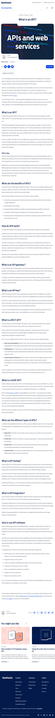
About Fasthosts (18, 682)
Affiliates (30, 688)
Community (32, 678)
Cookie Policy (39, 708)
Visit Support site (45, 682)
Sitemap (27, 715)
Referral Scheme (32, 685)
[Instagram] (45, 612)
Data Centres (18, 685)
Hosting (12, 62)
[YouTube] (48, 612)
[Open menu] (52, 7)
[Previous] (22, 623)
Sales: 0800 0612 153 (36, 2)
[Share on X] (8, 66)
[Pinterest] (52, 612)
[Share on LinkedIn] (12, 66)
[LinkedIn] (41, 612)
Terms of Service (18, 694)
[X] (38, 612)
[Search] (47, 7)
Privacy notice (18, 691)
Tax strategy (17, 698)
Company (17, 678)
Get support (44, 688)
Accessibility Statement (20, 704)
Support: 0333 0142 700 (48, 2)
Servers (31, 15)
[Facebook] (34, 612)
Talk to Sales (44, 685)
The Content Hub (6, 8)
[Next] (26, 623)
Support (44, 678)
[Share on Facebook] (5, 66)
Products (26, 15)
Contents (50, 66)
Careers (16, 688)
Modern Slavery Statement (20, 701)
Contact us (44, 691)
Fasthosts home (6, 3)
